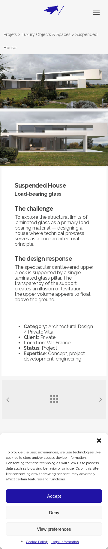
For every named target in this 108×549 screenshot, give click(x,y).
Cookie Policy (37, 542)
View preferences (54, 529)
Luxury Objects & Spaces (46, 34)
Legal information (65, 542)
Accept (54, 496)
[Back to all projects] (54, 398)
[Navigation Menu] (96, 13)
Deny (54, 512)
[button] (99, 441)
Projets (10, 34)
